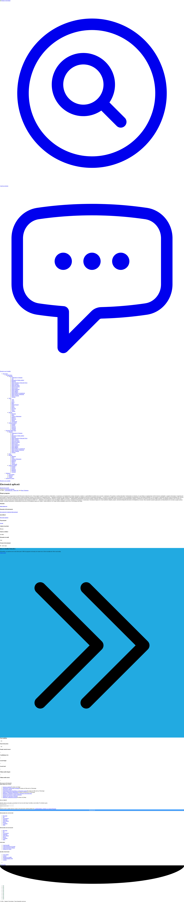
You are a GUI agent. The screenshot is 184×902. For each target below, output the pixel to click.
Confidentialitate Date (8, 858)
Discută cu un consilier (5, 480)
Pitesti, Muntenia (24, 490)
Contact (4, 856)
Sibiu (4, 824)
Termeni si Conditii (7, 857)
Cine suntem (6, 854)
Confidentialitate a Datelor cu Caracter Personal (45, 808)
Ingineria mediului (7, 787)
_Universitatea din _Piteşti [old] (11, 490)
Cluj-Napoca (6, 818)
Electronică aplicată (9, 489)
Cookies (5, 859)
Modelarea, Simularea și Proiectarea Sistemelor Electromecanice (17, 793)
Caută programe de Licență (9, 846)
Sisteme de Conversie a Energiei (10, 796)
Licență (1, 523)
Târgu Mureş (6, 821)
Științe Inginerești (3, 506)
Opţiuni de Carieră (7, 849)
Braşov (4, 822)
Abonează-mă (92, 810)
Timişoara (5, 819)
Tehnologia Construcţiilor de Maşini (11, 788)
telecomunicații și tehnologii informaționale (9, 512)
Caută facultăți (6, 845)
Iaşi (3, 817)
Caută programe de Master (9, 847)
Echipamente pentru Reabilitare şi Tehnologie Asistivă (15, 791)
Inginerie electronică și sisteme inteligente (12, 794)
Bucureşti (5, 815)
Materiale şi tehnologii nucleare (10, 797)
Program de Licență (4, 487)
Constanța (5, 823)
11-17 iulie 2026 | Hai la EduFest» (108, 2)
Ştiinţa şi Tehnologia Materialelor (10, 792)
